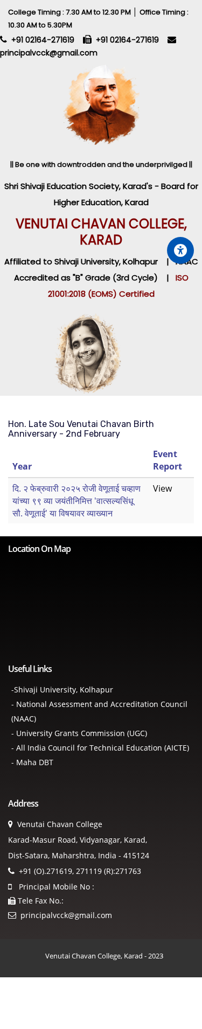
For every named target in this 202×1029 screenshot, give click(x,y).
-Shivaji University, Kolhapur (62, 689)
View (162, 488)
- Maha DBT (32, 762)
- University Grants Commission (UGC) (79, 733)
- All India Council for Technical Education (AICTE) (100, 748)
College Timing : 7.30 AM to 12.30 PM (70, 12)
